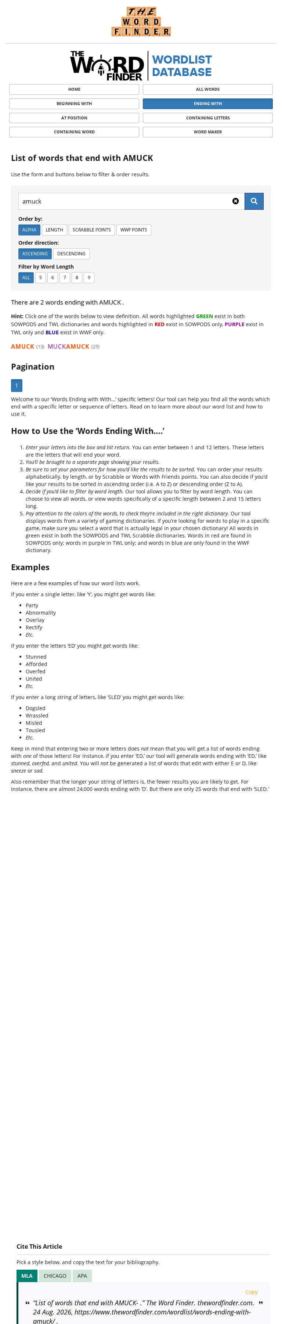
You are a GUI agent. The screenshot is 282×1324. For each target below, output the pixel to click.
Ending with (208, 103)
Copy (252, 1291)
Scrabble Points (92, 230)
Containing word (74, 131)
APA (82, 1275)
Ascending (35, 254)
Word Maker (208, 131)
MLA (27, 1275)
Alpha (29, 230)
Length (54, 230)
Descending (71, 254)
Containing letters (208, 117)
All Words (208, 89)
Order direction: (38, 242)
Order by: (30, 218)
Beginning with (74, 103)
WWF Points (133, 230)
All (26, 277)
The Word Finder (141, 21)
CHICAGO (55, 1275)
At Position (74, 117)
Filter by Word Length (46, 266)
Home (74, 89)
